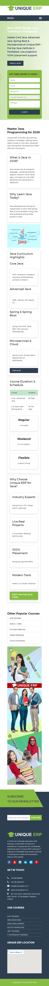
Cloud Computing (17, 641)
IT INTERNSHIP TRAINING (17, 935)
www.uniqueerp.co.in (19, 890)
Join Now (16, 370)
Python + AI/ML (16, 624)
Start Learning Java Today (22, 595)
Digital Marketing (17, 635)
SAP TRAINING (13, 916)
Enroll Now (15, 63)
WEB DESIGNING (14, 920)
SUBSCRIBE (36, 818)
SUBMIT (24, 112)
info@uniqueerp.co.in (19, 886)
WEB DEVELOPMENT (15, 924)
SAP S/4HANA (15, 618)
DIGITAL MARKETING (15, 927)
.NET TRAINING (13, 931)
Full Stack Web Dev (17, 629)
